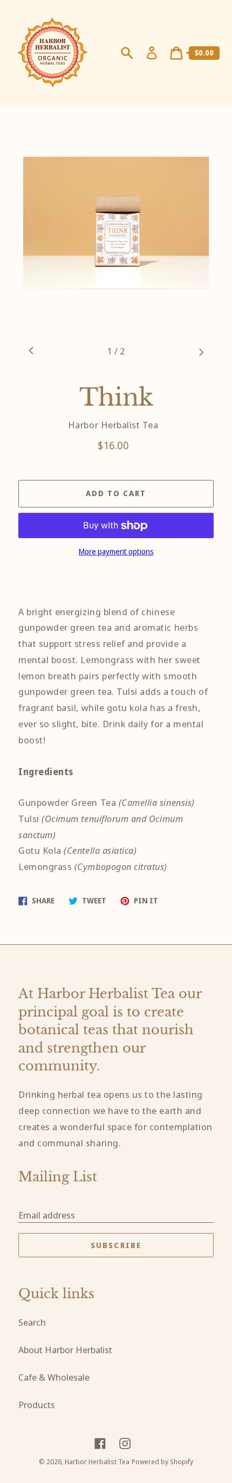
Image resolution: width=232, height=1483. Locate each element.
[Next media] (201, 351)
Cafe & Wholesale (54, 1377)
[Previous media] (31, 351)
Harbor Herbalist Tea (97, 1461)
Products (36, 1404)
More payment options (116, 551)
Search (32, 1322)
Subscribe (116, 1245)
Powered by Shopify (162, 1461)
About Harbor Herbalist (65, 1349)
